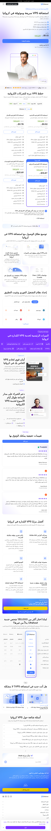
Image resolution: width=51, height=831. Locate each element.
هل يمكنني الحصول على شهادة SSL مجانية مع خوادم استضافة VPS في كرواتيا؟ (28, 743)
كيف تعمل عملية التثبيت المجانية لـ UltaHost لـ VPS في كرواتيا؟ (32, 732)
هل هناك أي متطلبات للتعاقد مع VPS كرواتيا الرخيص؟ (34, 736)
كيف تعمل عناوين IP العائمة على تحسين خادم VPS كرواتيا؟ (33, 746)
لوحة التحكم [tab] (16, 302)
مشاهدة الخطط (26, 41)
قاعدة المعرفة (20, 423)
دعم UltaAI (20, 425)
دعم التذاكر (8, 423)
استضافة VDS (40, 218)
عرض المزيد (26, 323)
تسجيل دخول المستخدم (12, 4)
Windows (22, 109)
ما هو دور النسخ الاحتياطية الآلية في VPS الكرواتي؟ (35, 725)
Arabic (19, 1)
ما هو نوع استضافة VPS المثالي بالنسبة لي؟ (25, 226)
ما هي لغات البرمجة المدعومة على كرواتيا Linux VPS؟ (34, 739)
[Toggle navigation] (3, 4)
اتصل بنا (32, 1)
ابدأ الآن (31, 672)
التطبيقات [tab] (35, 302)
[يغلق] (3, 827)
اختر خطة (26, 608)
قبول (25, 827)
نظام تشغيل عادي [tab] (26, 302)
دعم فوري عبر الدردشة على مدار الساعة (14, 419)
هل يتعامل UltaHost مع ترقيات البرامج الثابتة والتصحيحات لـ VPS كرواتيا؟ (30, 729)
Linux (28, 109)
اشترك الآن (37, 132)
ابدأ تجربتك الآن (26, 790)
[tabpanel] (25, 316)
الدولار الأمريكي (26, 1)
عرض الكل (25, 441)
